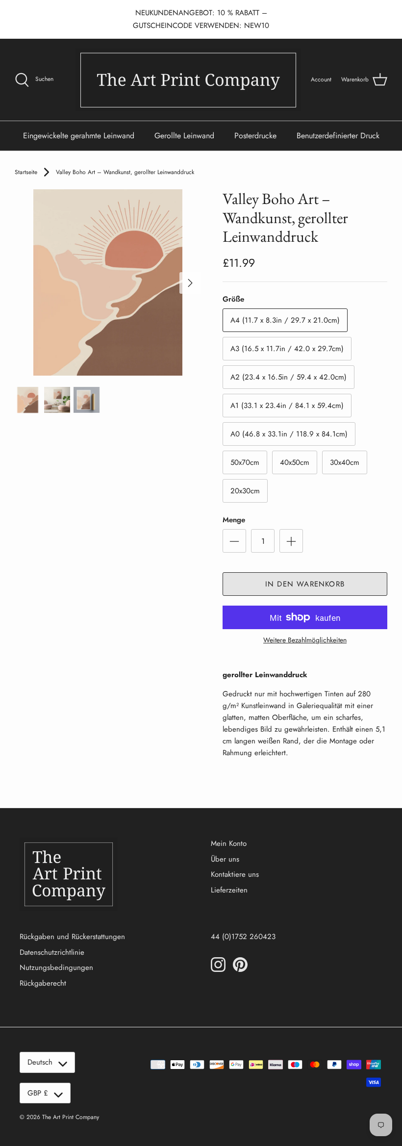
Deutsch (39, 1062)
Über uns (225, 859)
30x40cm (344, 462)
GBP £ (37, 1093)
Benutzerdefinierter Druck (338, 135)
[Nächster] (190, 283)
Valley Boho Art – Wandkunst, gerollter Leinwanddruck (125, 172)
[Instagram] (218, 964)
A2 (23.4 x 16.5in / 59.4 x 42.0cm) (288, 377)
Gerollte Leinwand (184, 135)
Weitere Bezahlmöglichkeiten (305, 640)
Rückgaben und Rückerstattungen (72, 936)
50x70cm (244, 462)
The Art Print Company (70, 1117)
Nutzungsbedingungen (56, 967)
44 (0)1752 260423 (243, 936)
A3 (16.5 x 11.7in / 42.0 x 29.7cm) (287, 348)
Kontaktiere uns (235, 874)
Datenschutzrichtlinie (52, 952)
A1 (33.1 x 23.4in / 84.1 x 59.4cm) (287, 405)
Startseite (26, 172)
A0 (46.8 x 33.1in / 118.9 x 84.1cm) (289, 434)
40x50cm (294, 462)
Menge (234, 520)
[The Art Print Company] (188, 80)
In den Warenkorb (305, 584)
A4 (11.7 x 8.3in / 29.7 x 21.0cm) (285, 320)
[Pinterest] (240, 964)
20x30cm (245, 490)
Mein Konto (229, 843)
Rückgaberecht (43, 983)
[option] (108, 282)
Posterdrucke (255, 135)
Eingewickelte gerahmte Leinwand (78, 135)
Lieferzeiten (229, 890)
